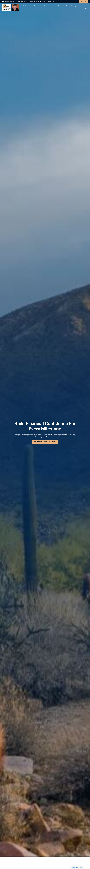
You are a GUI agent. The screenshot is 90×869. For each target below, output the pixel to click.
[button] (25, 5)
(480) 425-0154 (35, 1)
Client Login (83, 1)
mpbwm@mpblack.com (48, 1)
